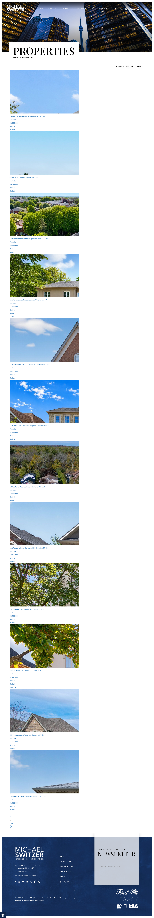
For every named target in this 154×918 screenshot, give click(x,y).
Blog (93, 9)
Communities (67, 9)
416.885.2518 (23, 871)
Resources (81, 9)
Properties (52, 9)
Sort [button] (140, 66)
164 (11, 823)
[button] (3, 915)
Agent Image (72, 898)
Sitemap (44, 898)
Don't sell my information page (24, 900)
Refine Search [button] (124, 66)
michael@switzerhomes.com (28, 875)
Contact (103, 9)
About (40, 9)
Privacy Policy (39, 900)
